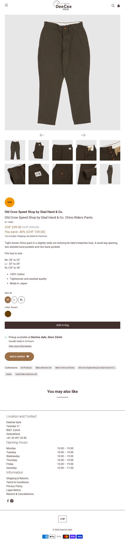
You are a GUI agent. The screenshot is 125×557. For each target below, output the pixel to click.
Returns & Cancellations (20, 494)
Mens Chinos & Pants (65, 368)
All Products (26, 368)
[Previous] (41, 135)
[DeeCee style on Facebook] (7, 501)
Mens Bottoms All (43, 368)
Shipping (21, 236)
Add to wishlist (17, 356)
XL (21, 298)
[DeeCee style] (62, 6)
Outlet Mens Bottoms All (26, 374)
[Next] (83, 135)
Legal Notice (13, 490)
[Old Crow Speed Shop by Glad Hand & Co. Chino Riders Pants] (62, 72)
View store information (20, 346)
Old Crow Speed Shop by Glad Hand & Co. (34, 212)
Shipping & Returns (17, 478)
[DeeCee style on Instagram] (11, 501)
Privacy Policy (14, 486)
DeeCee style (66, 529)
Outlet (8, 374)
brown (8, 314)
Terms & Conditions (17, 482)
